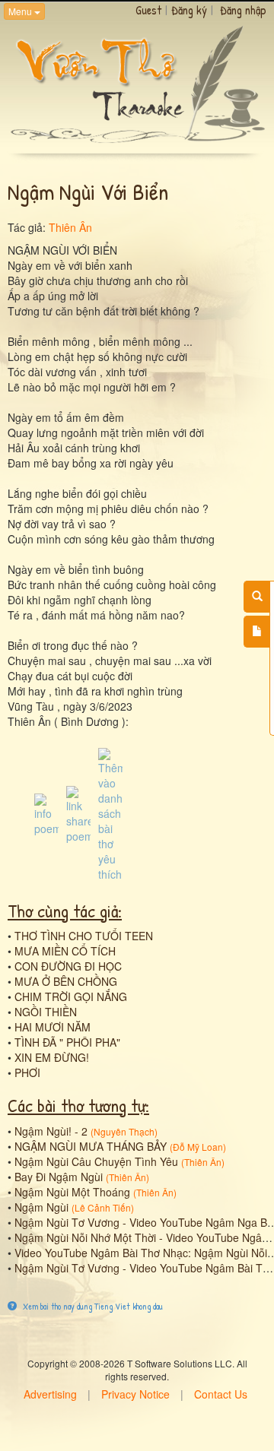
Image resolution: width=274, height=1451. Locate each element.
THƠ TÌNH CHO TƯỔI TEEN (83, 935)
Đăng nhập (243, 10)
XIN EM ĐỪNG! (51, 1057)
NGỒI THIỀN (45, 1011)
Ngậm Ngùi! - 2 (51, 1131)
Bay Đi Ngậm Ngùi (58, 1176)
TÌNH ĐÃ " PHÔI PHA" (67, 1042)
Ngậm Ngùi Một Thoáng (72, 1191)
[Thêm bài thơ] (257, 632)
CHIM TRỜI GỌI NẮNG (70, 996)
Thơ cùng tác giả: (65, 910)
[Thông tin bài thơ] (46, 813)
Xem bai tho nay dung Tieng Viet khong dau (92, 1306)
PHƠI (27, 1072)
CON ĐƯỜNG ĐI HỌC (68, 966)
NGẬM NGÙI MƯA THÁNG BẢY (90, 1146)
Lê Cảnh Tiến (103, 1207)
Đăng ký (189, 10)
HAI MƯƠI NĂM (52, 1026)
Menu (21, 11)
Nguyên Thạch (124, 1131)
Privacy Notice (135, 1394)
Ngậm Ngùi (41, 1207)
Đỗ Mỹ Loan (198, 1146)
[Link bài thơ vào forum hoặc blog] (78, 813)
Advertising (50, 1394)
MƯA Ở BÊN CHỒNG (65, 981)
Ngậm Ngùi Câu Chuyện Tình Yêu (96, 1161)
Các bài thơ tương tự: (78, 1105)
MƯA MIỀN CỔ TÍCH (65, 950)
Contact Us (220, 1394)
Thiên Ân (70, 227)
